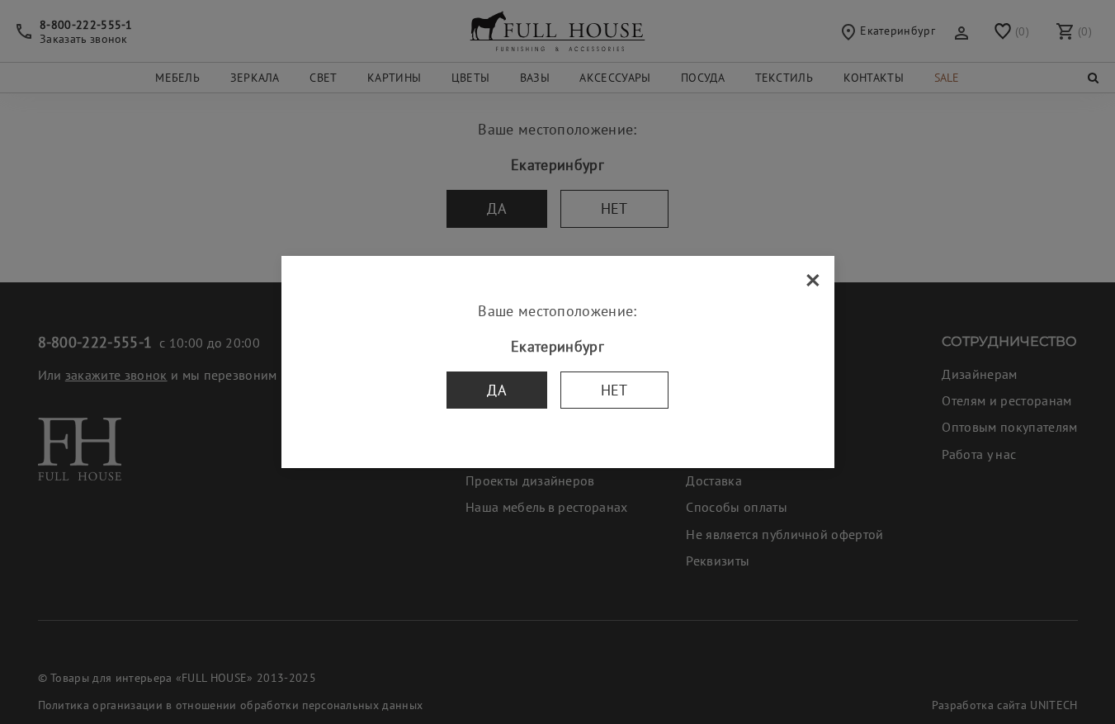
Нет (614, 390)
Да (497, 390)
